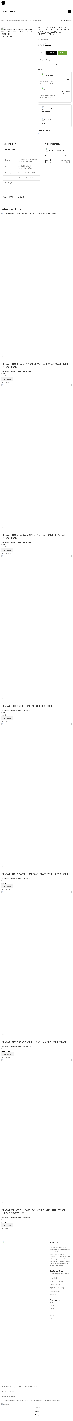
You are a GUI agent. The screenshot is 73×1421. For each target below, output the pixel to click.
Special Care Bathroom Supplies (17, 20)
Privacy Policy (54, 1278)
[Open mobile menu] (3, 3)
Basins (52, 1312)
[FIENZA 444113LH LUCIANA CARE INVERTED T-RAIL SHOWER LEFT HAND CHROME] (36, 455)
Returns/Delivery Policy (57, 1281)
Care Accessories (35, 20)
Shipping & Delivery (55, 1291)
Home (3, 20)
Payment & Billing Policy (57, 1288)
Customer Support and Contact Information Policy (59, 1274)
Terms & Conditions (55, 1284)
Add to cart (51, 52)
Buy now (62, 52)
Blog (51, 1318)
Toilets (52, 1308)
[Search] (69, 11)
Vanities (52, 1305)
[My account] (71, 3)
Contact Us (53, 1294)
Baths (51, 1302)
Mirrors (52, 1315)
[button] (7, 550)
